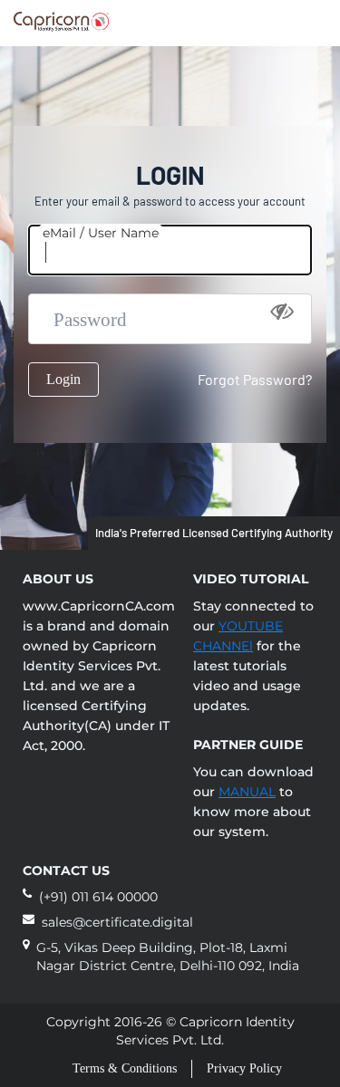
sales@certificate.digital (117, 922)
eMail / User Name (101, 233)
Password (90, 320)
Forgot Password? (255, 379)
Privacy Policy (244, 1068)
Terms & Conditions (125, 1068)
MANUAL (247, 792)
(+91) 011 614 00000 (98, 897)
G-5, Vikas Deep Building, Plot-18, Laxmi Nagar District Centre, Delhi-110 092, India (167, 956)
